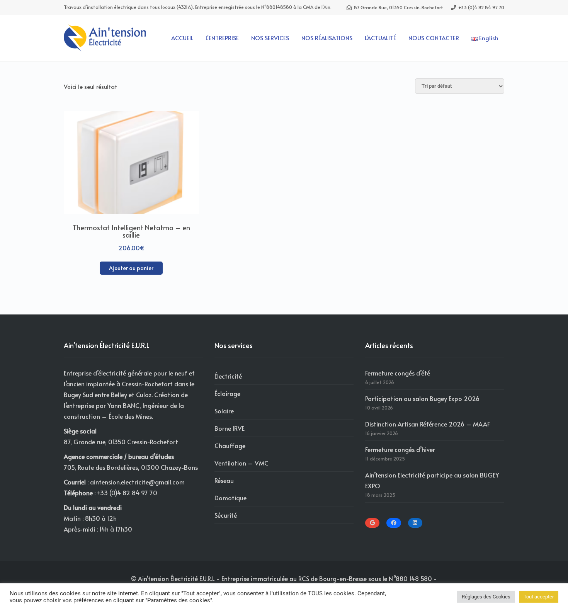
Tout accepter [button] (539, 597)
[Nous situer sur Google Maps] (372, 522)
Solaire (224, 410)
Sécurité (225, 515)
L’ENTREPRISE (222, 38)
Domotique (230, 497)
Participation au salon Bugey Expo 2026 (422, 398)
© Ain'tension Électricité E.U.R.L (173, 578)
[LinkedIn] (415, 522)
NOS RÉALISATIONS (326, 38)
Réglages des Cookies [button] (486, 597)
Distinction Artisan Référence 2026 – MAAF (427, 424)
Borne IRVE (229, 428)
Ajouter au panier (131, 268)
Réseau (224, 480)
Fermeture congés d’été (397, 373)
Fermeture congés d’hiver (400, 449)
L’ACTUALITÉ (380, 38)
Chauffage (229, 445)
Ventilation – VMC (241, 463)
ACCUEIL (182, 38)
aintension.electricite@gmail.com (137, 481)
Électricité (228, 376)
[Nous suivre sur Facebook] (393, 522)
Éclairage (227, 393)
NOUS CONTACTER (433, 38)
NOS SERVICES (270, 38)
